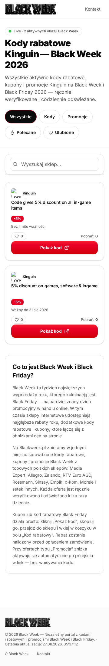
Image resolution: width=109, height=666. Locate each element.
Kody (49, 116)
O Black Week (17, 653)
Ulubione (64, 132)
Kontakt (93, 8)
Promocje (78, 116)
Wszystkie (20, 116)
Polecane (26, 132)
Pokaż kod (51, 247)
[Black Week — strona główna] (30, 9)
